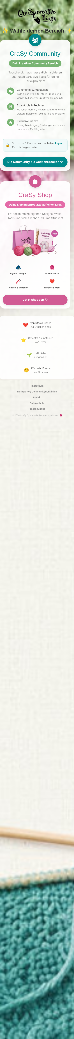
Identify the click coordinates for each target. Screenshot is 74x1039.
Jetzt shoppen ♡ (35, 299)
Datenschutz (37, 403)
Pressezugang (37, 408)
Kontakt (37, 397)
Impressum (37, 385)
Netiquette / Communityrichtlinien (37, 391)
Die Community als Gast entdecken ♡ (35, 162)
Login (58, 143)
